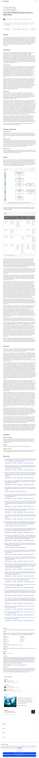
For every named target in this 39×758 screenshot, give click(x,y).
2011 (32, 102)
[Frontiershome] (6, 1)
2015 (6, 222)
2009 (29, 202)
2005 (18, 371)
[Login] (37, 1)
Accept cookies (19, 755)
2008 (15, 358)
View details (33, 29)
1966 (4, 369)
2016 (23, 358)
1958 (30, 368)
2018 (4, 59)
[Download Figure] (32, 170)
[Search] (35, 1)
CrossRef (14, 462)
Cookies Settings (19, 750)
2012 (4, 76)
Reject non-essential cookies (19, 753)
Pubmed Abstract (8, 462)
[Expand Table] (34, 214)
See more (8, 25)
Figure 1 (16, 164)
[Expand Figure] (34, 170)
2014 (19, 72)
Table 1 (10, 209)
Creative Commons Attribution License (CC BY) (18, 658)
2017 (24, 72)
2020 (12, 374)
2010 (34, 121)
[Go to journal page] (33, 712)
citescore (12, 714)
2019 (19, 95)
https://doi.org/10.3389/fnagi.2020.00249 (15, 11)
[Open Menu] (1, 1)
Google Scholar (20, 462)
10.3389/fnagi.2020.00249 (27, 634)
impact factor (7, 714)
